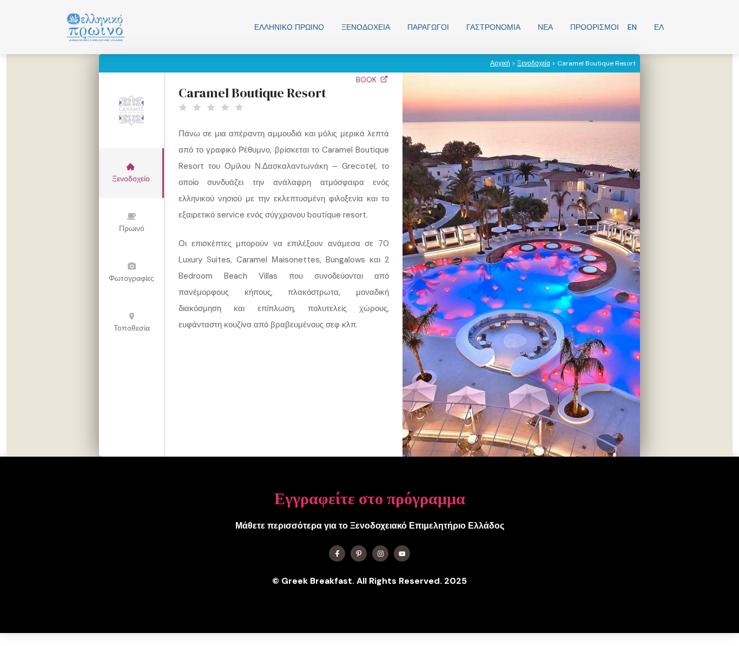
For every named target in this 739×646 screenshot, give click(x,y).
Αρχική (500, 63)
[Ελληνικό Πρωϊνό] (96, 27)
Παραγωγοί (428, 27)
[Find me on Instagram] (380, 553)
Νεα (545, 27)
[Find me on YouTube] (402, 553)
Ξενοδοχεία (365, 27)
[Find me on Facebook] (337, 553)
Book (367, 79)
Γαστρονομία (493, 27)
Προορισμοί (594, 27)
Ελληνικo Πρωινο (289, 27)
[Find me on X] (359, 553)
